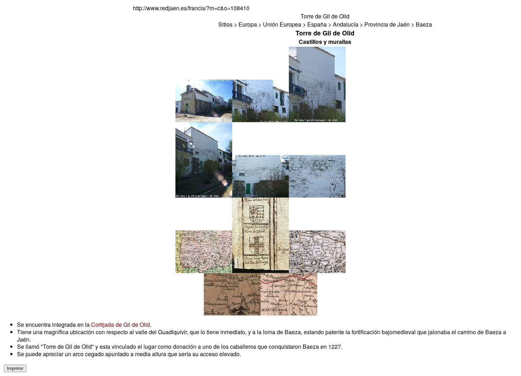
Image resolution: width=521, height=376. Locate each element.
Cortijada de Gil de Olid (120, 324)
